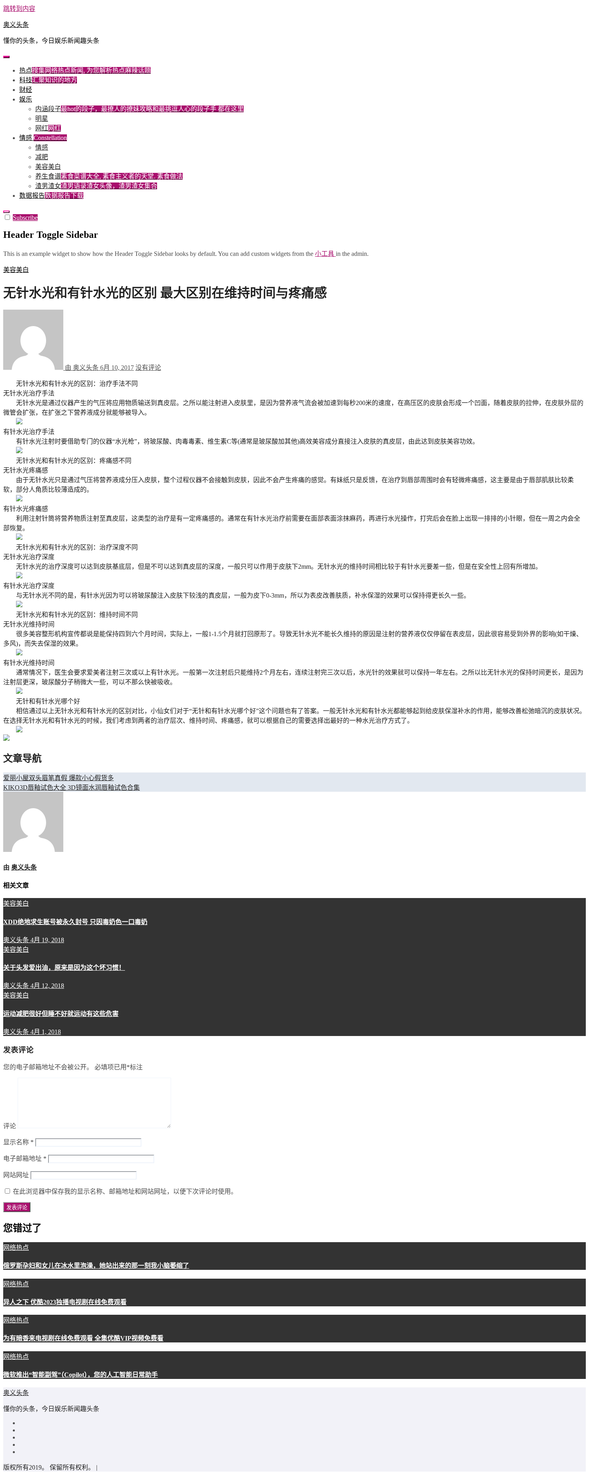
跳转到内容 (19, 8)
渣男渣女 (96, 185)
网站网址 (16, 1175)
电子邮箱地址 (24, 1158)
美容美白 (48, 166)
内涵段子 (139, 108)
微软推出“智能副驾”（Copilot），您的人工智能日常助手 (80, 1374)
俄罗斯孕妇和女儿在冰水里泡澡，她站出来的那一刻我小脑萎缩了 (96, 1265)
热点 (85, 70)
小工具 (325, 253)
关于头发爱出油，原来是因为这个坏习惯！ (64, 967)
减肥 (41, 157)
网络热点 (16, 1247)
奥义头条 (16, 24)
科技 (48, 80)
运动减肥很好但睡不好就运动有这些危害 (61, 1013)
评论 (9, 1126)
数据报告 (51, 195)
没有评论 (148, 367)
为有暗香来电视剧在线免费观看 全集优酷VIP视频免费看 (83, 1338)
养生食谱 (109, 176)
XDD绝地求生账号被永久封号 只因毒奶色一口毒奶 (75, 921)
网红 (48, 128)
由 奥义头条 (81, 367)
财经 (25, 89)
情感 (43, 137)
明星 (41, 118)
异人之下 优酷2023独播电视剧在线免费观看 (65, 1302)
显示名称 (18, 1142)
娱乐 (25, 99)
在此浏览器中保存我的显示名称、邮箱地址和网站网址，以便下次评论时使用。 (125, 1191)
